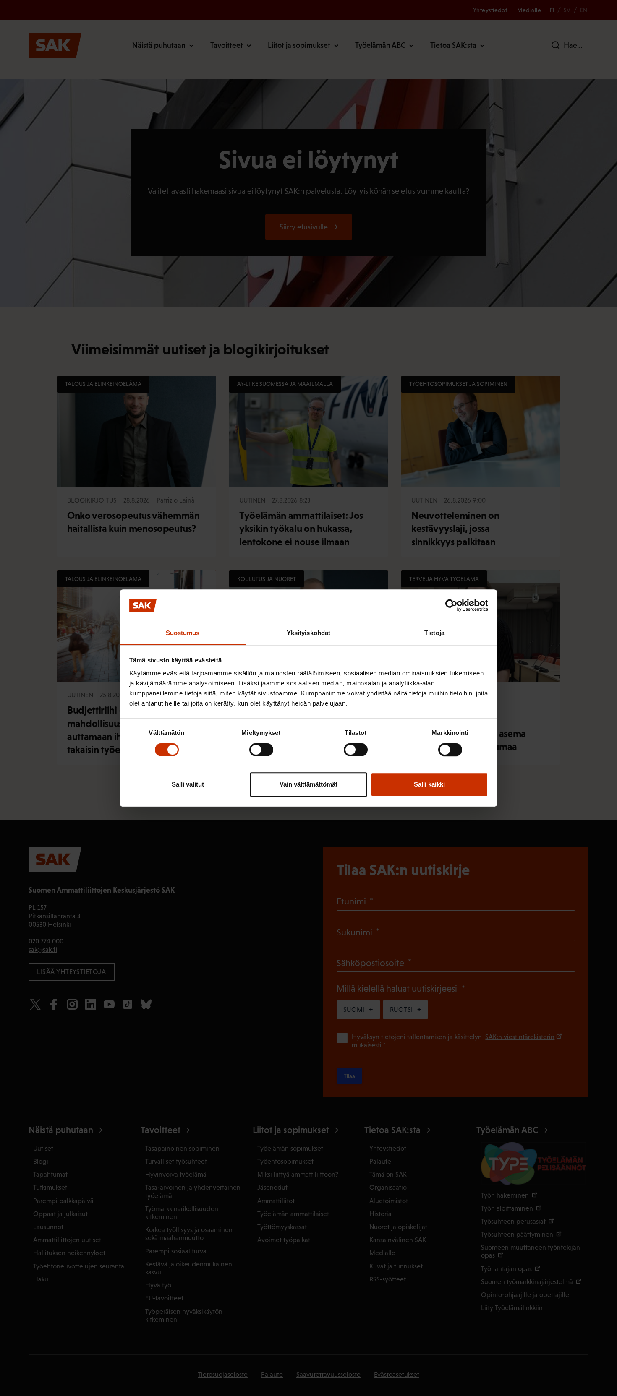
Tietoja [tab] (434, 632)
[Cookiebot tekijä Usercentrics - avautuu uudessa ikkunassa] (451, 605)
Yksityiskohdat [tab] (308, 632)
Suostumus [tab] (183, 632)
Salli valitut (188, 784)
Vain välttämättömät (308, 784)
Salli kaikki (429, 784)
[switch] (261, 749)
